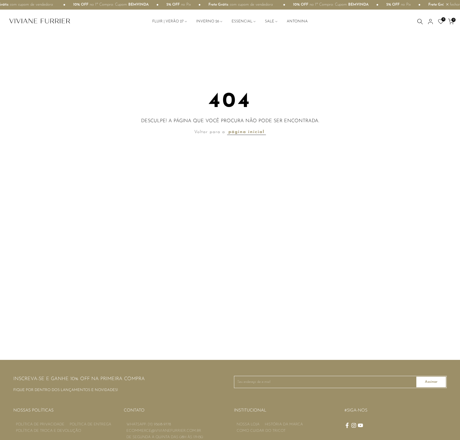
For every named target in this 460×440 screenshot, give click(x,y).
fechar (454, 5)
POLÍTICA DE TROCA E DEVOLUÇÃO (48, 431)
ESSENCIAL (242, 21)
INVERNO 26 (207, 21)
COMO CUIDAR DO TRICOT (261, 431)
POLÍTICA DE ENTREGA (90, 424)
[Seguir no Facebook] (347, 425)
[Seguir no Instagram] (353, 425)
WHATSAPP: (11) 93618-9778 (148, 424)
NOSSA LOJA (248, 424)
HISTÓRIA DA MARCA (284, 424)
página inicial (246, 132)
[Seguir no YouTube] (360, 425)
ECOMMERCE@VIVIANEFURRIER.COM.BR (163, 431)
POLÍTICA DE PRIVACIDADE (40, 424)
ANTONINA (297, 21)
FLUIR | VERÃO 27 (168, 21)
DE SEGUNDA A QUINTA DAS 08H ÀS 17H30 (164, 437)
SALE (269, 21)
